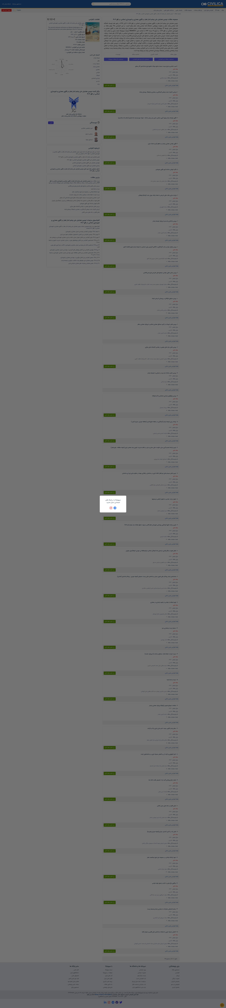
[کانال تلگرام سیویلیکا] (115, 508)
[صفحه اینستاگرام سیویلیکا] (111, 508)
